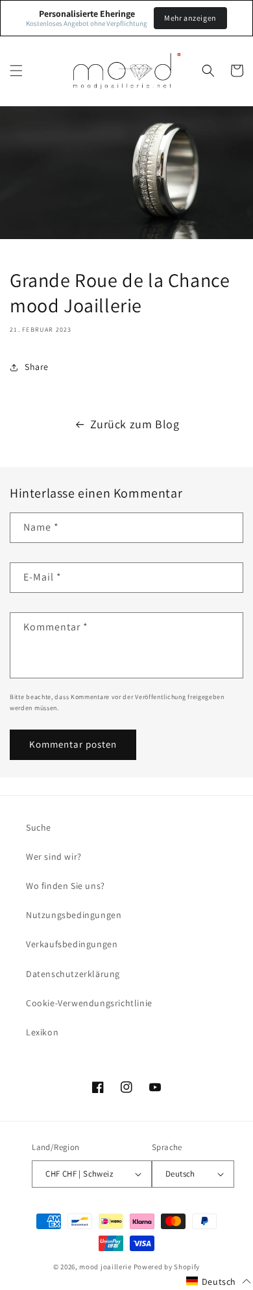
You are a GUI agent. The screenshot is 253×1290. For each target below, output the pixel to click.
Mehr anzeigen (190, 18)
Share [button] (37, 367)
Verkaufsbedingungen (71, 944)
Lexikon (42, 1032)
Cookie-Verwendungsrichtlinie (89, 1003)
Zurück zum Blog (135, 424)
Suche (38, 827)
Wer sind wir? (54, 856)
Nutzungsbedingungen (73, 915)
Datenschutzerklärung (73, 974)
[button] (16, 70)
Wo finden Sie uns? (65, 886)
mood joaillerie (105, 1266)
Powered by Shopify (167, 1266)
